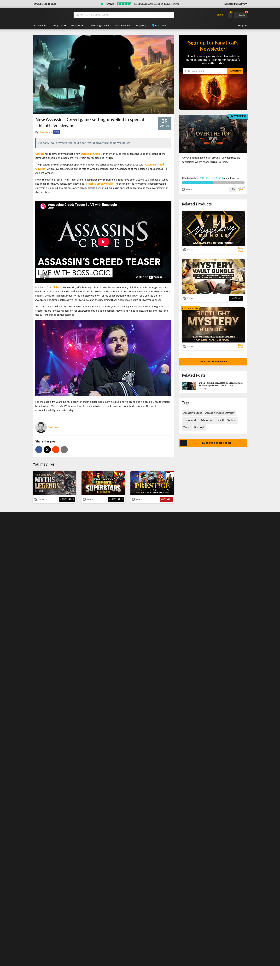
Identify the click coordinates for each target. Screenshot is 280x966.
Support (242, 25)
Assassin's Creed (192, 413)
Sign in (220, 14)
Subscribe (235, 70)
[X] (47, 449)
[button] (45, 4)
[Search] (170, 15)
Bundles (76, 25)
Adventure (206, 420)
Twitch (187, 427)
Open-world (190, 420)
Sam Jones (46, 132)
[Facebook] (38, 449)
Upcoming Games (99, 25)
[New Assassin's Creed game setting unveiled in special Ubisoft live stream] (55, 449)
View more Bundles (213, 361)
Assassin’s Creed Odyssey (219, 413)
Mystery (141, 25)
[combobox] (143, 15)
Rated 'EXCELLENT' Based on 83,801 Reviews (156, 4)
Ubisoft (220, 420)
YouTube (231, 420)
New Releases (123, 25)
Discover (38, 25)
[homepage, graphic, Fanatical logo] (50, 15)
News (56, 132)
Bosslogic (199, 427)
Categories (57, 25)
